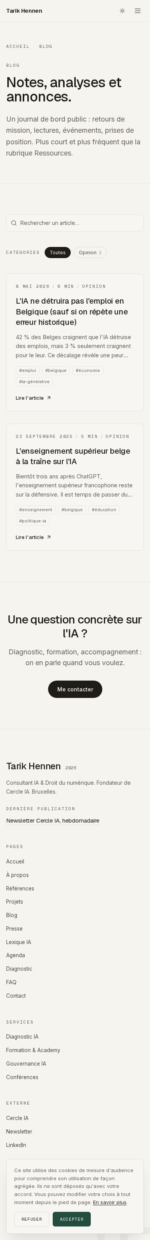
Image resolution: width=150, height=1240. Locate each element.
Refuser (32, 1219)
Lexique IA (18, 942)
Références (20, 888)
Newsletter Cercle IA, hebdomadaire (52, 820)
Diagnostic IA (22, 1037)
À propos (17, 875)
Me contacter (75, 689)
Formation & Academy (33, 1050)
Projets (14, 902)
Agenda (15, 955)
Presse (14, 929)
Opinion (90, 252)
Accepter (71, 1219)
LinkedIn (16, 1145)
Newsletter (19, 1132)
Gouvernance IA (26, 1064)
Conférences (22, 1077)
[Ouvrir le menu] (138, 11)
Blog (11, 915)
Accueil (18, 46)
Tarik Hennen (24, 10)
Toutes (58, 252)
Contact (16, 996)
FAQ (11, 982)
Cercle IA (17, 1118)
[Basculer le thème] (122, 11)
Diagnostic (19, 969)
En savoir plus (110, 1202)
